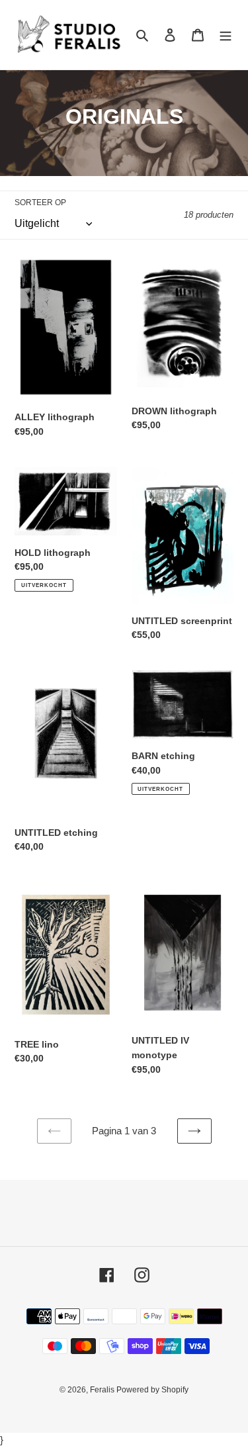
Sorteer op (40, 202)
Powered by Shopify (152, 1389)
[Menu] (225, 35)
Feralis (103, 1389)
